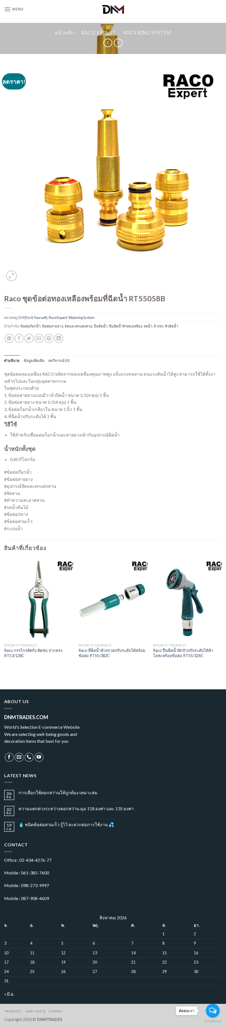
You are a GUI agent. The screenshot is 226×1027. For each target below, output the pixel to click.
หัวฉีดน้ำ (171, 326)
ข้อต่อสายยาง (52, 326)
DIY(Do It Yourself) (32, 317)
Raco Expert (98, 33)
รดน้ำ (148, 326)
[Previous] (4, 613)
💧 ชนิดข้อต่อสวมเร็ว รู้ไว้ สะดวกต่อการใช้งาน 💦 (66, 824)
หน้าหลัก (64, 33)
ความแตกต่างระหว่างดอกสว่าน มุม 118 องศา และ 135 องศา (76, 808)
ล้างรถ (158, 326)
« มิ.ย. (9, 993)
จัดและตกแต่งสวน (78, 326)
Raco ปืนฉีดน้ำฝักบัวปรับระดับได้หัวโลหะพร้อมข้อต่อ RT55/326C (183, 653)
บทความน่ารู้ (35, 1011)
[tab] (12, 360)
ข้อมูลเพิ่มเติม (34, 360)
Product (13, 1011)
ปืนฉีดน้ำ (100, 326)
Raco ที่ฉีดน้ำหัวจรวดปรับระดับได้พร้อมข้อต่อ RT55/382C (112, 653)
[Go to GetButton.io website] (213, 1021)
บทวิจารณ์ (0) (58, 360)
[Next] (221, 613)
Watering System (147, 33)
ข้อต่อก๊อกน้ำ (30, 326)
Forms (55, 1011)
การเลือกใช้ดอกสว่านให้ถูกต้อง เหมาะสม (58, 792)
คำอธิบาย (12, 360)
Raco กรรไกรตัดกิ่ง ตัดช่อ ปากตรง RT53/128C (33, 653)
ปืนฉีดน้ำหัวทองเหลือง (125, 326)
